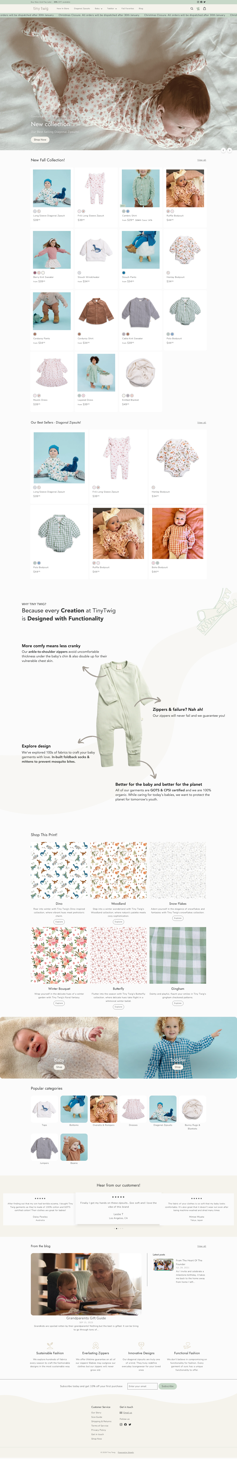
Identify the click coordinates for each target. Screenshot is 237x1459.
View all (201, 160)
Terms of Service (99, 1425)
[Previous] (223, 150)
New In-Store (63, 8)
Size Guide (96, 1417)
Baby (97, 8)
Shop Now (96, 1438)
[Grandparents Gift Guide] (86, 1284)
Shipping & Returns (101, 1421)
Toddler (111, 8)
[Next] (229, 150)
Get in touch (97, 1434)
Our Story (96, 1412)
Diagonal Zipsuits (82, 8)
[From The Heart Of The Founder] (163, 1265)
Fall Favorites (128, 8)
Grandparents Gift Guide (86, 1318)
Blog (141, 8)
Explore (59, 921)
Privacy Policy (98, 1430)
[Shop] (59, 1048)
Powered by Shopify (126, 1452)
